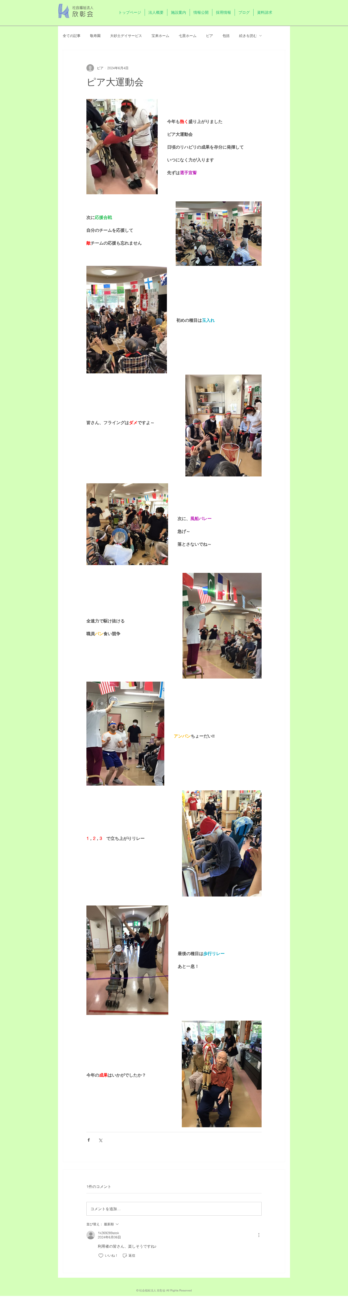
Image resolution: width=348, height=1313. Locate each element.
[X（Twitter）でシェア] (100, 1140)
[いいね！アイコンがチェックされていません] (101, 1256)
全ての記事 (71, 35)
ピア (209, 35)
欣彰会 (83, 14)
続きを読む (248, 35)
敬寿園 (95, 35)
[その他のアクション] (259, 1235)
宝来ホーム (160, 35)
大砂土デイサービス (126, 35)
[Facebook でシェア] (88, 1140)
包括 (226, 35)
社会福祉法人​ (83, 7)
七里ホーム (187, 35)
